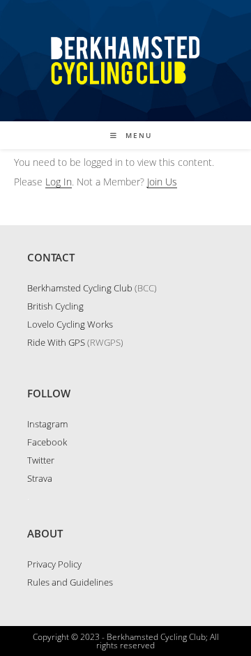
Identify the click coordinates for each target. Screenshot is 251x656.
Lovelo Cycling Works (70, 324)
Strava (39, 478)
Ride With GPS (56, 342)
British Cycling (55, 306)
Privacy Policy (54, 564)
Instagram (47, 424)
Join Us (162, 181)
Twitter (40, 460)
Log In (58, 181)
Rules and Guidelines (70, 582)
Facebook (47, 442)
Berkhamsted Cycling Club (79, 288)
